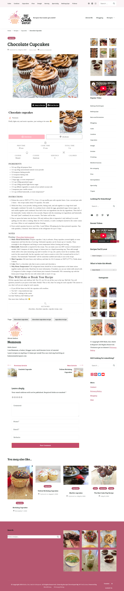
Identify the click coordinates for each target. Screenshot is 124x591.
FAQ (92, 400)
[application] (103, 235)
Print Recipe (54, 105)
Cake (9, 3)
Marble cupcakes (76, 493)
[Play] (95, 241)
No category (94, 168)
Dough (39, 3)
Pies (33, 3)
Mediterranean (95, 163)
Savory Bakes (95, 180)
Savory (46, 3)
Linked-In (108, 588)
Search (10, 530)
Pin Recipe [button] (65, 137)
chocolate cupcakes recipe (41, 319)
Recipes (110, 18)
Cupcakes (25, 3)
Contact (93, 387)
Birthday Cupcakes (20, 507)
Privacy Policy (95, 391)
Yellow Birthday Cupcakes (48, 491)
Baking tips (65, 3)
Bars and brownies (97, 117)
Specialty (55, 3)
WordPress (47, 587)
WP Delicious (83, 584)
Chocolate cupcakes (21, 319)
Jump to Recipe (39, 105)
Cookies (16, 3)
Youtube (106, 583)
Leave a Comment (45, 50)
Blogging (99, 18)
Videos (74, 3)
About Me (89, 18)
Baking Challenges (97, 106)
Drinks (92, 151)
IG (112, 583)
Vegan (92, 191)
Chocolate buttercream (25, 237)
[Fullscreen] (116, 241)
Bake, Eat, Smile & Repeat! (32, 584)
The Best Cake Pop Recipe (104, 493)
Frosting (93, 157)
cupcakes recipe (61, 319)
